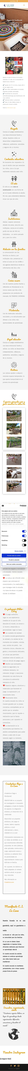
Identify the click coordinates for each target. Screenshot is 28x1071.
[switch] (24, 536)
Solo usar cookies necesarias (14, 564)
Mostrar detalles (19, 551)
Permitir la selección (14, 559)
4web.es (18, 1069)
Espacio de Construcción (14, 20)
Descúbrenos (17, 38)
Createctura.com (9, 882)
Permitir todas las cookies (14, 555)
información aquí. (11, 108)
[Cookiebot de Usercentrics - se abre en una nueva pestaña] (20, 506)
